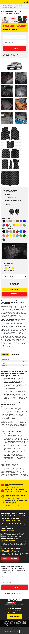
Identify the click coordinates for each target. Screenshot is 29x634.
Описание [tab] (5, 354)
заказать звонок (14, 616)
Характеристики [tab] (15, 354)
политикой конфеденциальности (12, 54)
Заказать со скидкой (10, 558)
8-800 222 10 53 (15, 609)
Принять (22, 631)
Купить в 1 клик (14, 289)
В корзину (14, 294)
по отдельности (10, 197)
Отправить (14, 48)
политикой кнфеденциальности (10, 594)
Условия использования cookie (11, 631)
